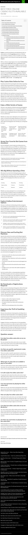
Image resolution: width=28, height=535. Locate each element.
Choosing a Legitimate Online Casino (8, 527)
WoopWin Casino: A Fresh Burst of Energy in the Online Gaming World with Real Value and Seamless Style (14, 473)
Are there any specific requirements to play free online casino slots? (15, 39)
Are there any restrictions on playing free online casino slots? (15, 49)
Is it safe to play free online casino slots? (12, 42)
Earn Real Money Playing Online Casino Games (10, 518)
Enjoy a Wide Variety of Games (8, 24)
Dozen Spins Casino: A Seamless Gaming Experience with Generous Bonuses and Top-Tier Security (12, 497)
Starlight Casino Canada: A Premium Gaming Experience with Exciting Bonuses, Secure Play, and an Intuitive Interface (13, 494)
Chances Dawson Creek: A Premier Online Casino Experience (13, 507)
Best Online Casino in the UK (6, 520)
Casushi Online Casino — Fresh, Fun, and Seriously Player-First (13, 455)
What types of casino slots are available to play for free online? (15, 41)
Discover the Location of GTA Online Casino (9, 522)
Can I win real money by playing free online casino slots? (15, 44)
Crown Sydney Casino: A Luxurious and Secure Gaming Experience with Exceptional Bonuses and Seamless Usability (13, 490)
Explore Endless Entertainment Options (10, 29)
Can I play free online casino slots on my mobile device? (15, 46)
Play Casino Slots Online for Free (9, 22)
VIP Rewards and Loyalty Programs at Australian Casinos (11, 1)
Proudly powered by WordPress (6, 533)
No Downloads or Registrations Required (10, 32)
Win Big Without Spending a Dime (9, 27)
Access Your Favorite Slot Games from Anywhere (12, 25)
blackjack (3, 6)
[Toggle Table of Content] (24, 21)
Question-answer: (6, 35)
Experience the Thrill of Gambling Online (10, 33)
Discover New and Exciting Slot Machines (10, 30)
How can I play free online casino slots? (12, 45)
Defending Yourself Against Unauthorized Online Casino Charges (14, 437)
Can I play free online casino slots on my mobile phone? (15, 36)
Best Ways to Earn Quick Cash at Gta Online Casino (11, 515)
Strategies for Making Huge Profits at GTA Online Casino (12, 525)
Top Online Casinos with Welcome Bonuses (9, 513)
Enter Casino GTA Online (6, 442)
